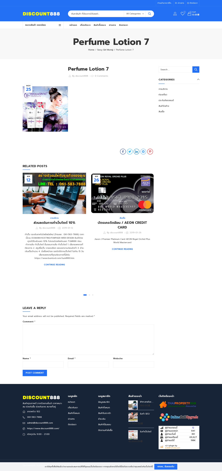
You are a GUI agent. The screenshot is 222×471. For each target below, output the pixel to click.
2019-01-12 (67, 228)
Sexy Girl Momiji (105, 49)
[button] (85, 295)
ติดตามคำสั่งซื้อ (105, 430)
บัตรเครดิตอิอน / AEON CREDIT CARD (122, 225)
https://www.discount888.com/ (43, 428)
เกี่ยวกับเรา (73, 407)
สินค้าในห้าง (164, 106)
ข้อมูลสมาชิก (104, 402)
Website (118, 358)
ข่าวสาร (71, 419)
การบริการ (54, 218)
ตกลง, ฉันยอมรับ (165, 466)
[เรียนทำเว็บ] (179, 417)
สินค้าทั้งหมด (74, 413)
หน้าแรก (71, 402)
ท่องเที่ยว (163, 94)
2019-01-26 (135, 232)
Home (91, 49)
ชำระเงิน (101, 419)
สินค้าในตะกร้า (104, 413)
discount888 (81, 76)
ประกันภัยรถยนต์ (166, 100)
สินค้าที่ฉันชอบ (104, 424)
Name (27, 358)
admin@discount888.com (40, 422)
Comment (29, 321)
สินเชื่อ (122, 218)
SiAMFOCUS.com (172, 447)
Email (71, 358)
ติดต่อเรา (72, 424)
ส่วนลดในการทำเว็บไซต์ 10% (54, 222)
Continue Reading (54, 264)
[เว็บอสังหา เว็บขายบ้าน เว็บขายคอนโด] (177, 404)
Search (149, 13)
